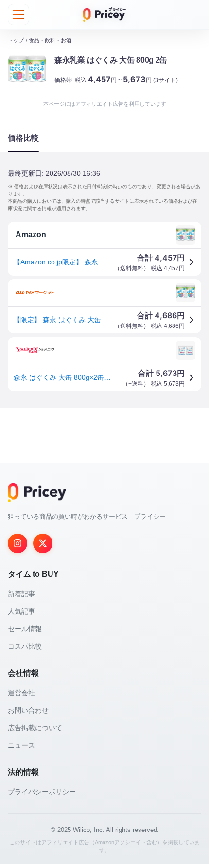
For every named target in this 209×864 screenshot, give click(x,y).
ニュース (21, 745)
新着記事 (21, 594)
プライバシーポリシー (42, 792)
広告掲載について (35, 728)
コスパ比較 (25, 646)
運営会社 (21, 693)
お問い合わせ (28, 710)
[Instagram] (17, 543)
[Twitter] (42, 543)
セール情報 (25, 629)
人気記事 (21, 611)
